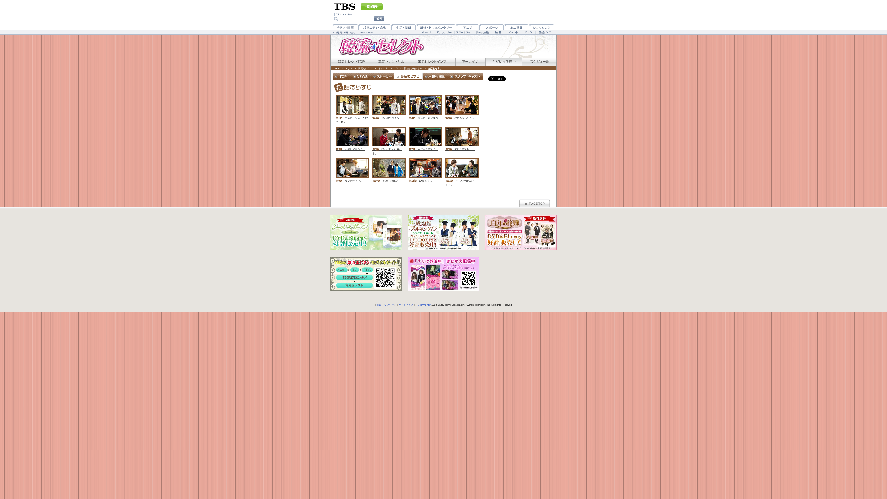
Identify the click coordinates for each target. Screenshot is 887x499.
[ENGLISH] (366, 32)
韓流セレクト (365, 68)
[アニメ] (467, 27)
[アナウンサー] (444, 32)
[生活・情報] (403, 27)
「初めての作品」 (386, 170)
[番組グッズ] (544, 32)
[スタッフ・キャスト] (465, 76)
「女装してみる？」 (350, 139)
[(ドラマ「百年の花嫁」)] (521, 232)
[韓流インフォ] (432, 62)
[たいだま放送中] (503, 62)
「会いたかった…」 (350, 170)
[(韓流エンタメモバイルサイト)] (366, 274)
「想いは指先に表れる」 (387, 141)
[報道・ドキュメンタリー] (435, 27)
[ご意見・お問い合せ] (345, 32)
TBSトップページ (386, 305)
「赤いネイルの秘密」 (425, 107)
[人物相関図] (435, 76)
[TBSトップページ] (344, 6)
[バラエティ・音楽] (374, 27)
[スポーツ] (491, 27)
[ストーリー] (382, 76)
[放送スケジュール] (539, 62)
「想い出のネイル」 (387, 107)
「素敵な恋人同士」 (460, 139)
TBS (337, 68)
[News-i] (426, 32)
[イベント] (513, 32)
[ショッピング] (541, 27)
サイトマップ (406, 305)
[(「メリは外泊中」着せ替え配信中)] (443, 274)
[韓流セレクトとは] (390, 62)
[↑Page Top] (534, 203)
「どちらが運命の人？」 (459, 172)
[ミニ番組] (516, 27)
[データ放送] (482, 32)
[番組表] (372, 6)
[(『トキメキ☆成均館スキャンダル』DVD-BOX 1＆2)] (443, 232)
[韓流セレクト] (378, 46)
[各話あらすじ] (408, 76)
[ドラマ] (345, 27)
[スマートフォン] (464, 32)
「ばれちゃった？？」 (461, 107)
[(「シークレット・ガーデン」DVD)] (366, 232)
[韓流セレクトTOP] (350, 62)
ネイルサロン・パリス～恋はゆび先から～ (400, 68)
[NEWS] (361, 76)
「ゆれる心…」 (421, 170)
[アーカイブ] (470, 62)
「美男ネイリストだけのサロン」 (352, 109)
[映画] (498, 32)
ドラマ (348, 68)
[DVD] (528, 32)
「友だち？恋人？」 (423, 139)
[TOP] (342, 76)
